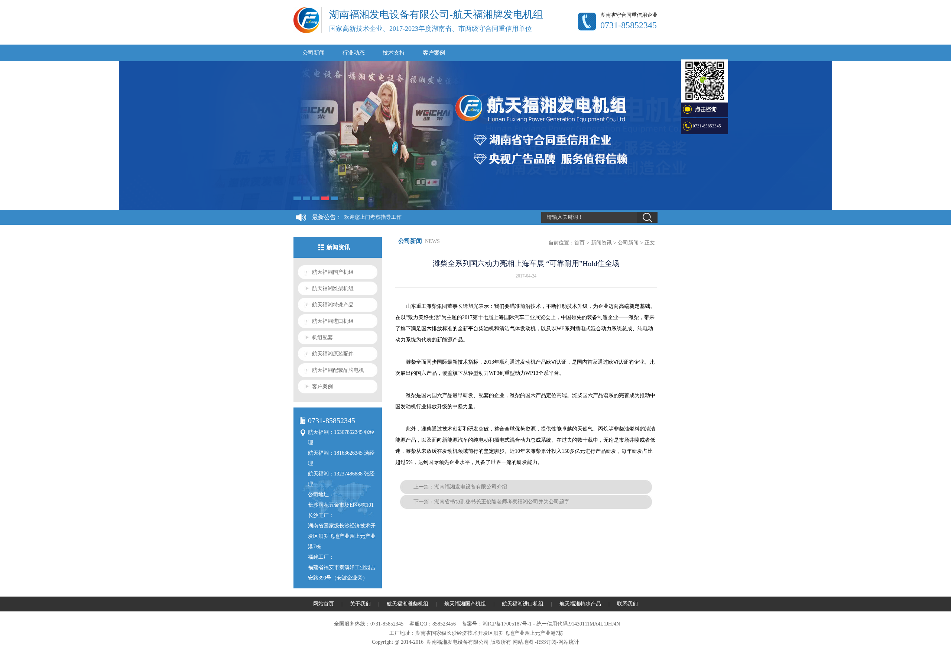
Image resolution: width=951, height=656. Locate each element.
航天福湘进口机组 (333, 321)
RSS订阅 (546, 642)
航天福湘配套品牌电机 (338, 370)
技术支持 (394, 53)
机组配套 (322, 337)
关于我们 (360, 604)
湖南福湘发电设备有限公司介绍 (470, 487)
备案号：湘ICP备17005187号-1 (497, 624)
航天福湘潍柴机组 (333, 288)
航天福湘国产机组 (333, 272)
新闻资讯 (601, 243)
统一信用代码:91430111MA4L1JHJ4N (578, 624)
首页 (579, 243)
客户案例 (434, 53)
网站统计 (568, 642)
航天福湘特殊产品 (333, 305)
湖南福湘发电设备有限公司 (457, 642)
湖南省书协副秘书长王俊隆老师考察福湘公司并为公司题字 (501, 501)
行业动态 (354, 53)
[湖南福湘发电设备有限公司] (306, 31)
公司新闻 (313, 53)
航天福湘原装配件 (333, 354)
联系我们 (627, 604)
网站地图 (523, 642)
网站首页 (323, 604)
